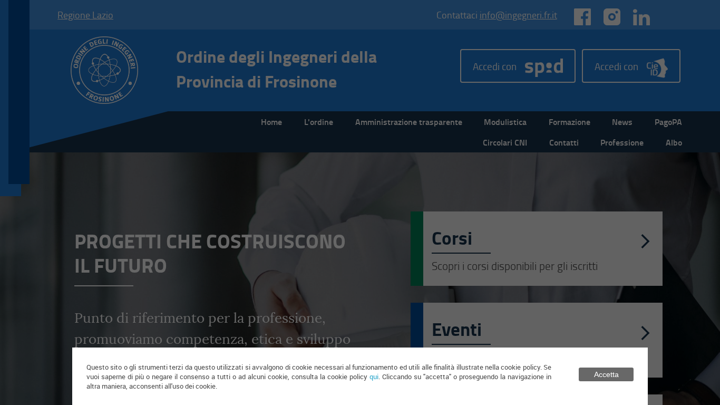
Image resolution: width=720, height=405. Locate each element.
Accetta (606, 374)
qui (373, 376)
